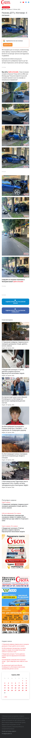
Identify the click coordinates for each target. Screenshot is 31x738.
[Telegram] (28, 2)
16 (26, 685)
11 (8, 685)
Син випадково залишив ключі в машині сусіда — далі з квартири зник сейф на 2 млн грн (15, 661)
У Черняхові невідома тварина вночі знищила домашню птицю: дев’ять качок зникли (15, 344)
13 (15, 685)
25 (8, 690)
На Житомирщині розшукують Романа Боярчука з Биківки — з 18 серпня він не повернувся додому (14, 428)
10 (4, 685)
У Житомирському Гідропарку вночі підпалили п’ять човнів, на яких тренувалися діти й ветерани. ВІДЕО (15, 483)
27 (15, 690)
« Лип (5, 697)
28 (19, 690)
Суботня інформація (8, 513)
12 (12, 685)
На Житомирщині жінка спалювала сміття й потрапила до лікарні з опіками (14, 456)
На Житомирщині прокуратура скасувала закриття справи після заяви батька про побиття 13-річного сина (15, 517)
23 (26, 688)
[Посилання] (5, 2)
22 (22, 688)
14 (19, 685)
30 (26, 690)
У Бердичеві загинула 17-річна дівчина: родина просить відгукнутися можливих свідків (13, 371)
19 (12, 688)
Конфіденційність (7, 733)
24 (4, 690)
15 (22, 685)
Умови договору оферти (9, 731)
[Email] (20, 2)
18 (8, 688)
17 (4, 688)
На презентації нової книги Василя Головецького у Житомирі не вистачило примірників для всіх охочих (14, 400)
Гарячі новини (6, 502)
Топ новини (17, 513)
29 (22, 690)
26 (12, 690)
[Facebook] (26, 2)
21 (19, 688)
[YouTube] (23, 2)
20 (15, 688)
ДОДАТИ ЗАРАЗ (7, 44)
